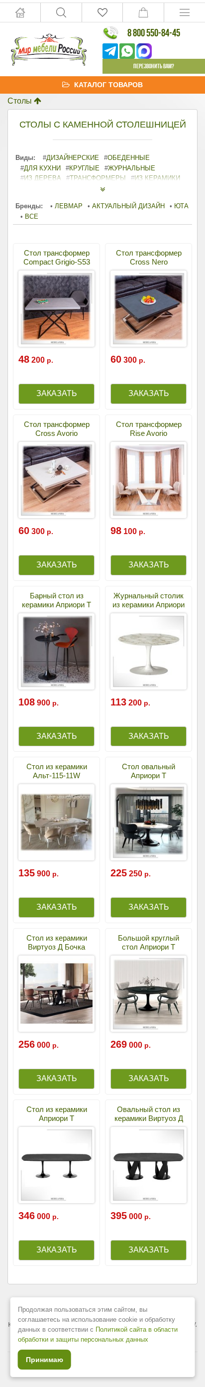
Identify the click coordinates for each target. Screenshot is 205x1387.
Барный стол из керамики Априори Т (56, 600)
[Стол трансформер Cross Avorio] (56, 480)
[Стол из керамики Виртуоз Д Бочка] (56, 994)
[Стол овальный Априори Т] (148, 822)
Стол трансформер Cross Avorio (57, 428)
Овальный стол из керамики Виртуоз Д (148, 1113)
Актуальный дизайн (128, 206)
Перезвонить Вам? (153, 66)
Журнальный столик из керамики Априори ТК (148, 604)
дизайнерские (72, 157)
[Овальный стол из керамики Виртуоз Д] (148, 1165)
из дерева (42, 178)
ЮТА (181, 206)
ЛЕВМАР (69, 206)
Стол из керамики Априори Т (56, 1113)
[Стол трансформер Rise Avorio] (148, 480)
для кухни (42, 168)
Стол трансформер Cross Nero (149, 257)
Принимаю (44, 1360)
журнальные (131, 168)
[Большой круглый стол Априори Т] (148, 994)
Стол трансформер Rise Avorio (149, 428)
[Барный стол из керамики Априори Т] (56, 651)
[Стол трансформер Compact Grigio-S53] (56, 309)
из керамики (157, 178)
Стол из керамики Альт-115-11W (56, 771)
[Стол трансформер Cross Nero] (148, 309)
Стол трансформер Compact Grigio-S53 (56, 257)
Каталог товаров (108, 85)
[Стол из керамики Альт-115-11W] (56, 822)
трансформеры (98, 178)
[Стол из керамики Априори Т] (56, 1165)
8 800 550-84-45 (153, 32)
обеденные (128, 157)
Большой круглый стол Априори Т (148, 942)
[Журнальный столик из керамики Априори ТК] (148, 651)
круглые (84, 168)
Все (31, 216)
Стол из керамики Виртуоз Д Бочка (56, 942)
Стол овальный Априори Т (148, 771)
